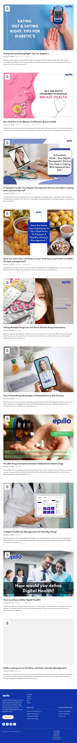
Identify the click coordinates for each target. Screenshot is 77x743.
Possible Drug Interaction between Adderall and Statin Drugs (33, 464)
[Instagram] (14, 724)
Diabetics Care (19, 56)
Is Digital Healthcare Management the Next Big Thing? (30, 532)
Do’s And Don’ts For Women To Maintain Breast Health (29, 122)
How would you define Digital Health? (22, 600)
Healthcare (28, 56)
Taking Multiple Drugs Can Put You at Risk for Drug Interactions (34, 328)
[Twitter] (7, 724)
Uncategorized (27, 193)
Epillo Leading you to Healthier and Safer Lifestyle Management (34, 668)
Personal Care (27, 125)
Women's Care (36, 125)
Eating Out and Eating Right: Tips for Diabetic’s (26, 54)
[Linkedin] (11, 724)
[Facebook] (3, 724)
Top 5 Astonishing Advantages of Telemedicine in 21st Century (33, 396)
